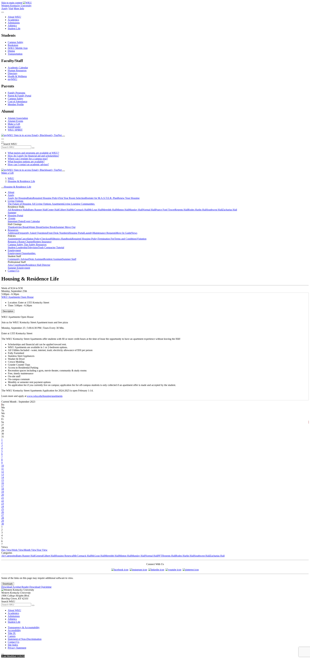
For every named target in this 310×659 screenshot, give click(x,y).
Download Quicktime (40, 587)
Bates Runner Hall (37, 209)
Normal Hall (148, 209)
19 (2, 491)
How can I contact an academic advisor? (28, 164)
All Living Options (42, 203)
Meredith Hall (109, 209)
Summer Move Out (65, 227)
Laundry (88, 233)
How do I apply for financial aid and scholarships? (33, 155)
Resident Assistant (53, 259)
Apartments (58, 203)
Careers (12, 636)
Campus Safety (15, 42)
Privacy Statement (17, 647)
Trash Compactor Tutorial (51, 247)
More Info (19, 8)
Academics (13, 19)
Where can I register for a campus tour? (28, 158)
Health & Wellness (17, 76)
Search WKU (9, 144)
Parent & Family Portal (19, 95)
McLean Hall (95, 209)
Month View (30, 550)
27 (2, 515)
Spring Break (49, 227)
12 (2, 471)
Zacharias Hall (229, 209)
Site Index (13, 644)
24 (2, 506)
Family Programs (16, 92)
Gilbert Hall (65, 209)
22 (2, 500)
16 (2, 483)
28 (2, 518)
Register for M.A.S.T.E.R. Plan (101, 198)
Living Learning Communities (79, 203)
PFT (160, 555)
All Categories (8, 555)
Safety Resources (37, 244)
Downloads (8, 584)
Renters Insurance (42, 241)
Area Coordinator (17, 265)
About (11, 192)
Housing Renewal (64, 555)
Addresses (13, 233)
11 (2, 468)
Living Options (15, 201)
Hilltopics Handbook (61, 238)
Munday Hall (135, 209)
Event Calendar (32, 221)
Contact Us (13, 270)
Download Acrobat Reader (15, 587)
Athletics (12, 25)
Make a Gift (14, 124)
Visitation (141, 238)
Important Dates (16, 221)
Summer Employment (19, 267)
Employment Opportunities (22, 253)
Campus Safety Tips (18, 244)
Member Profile (16, 104)
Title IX (12, 633)
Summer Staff (69, 259)
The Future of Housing (20, 203)
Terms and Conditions (125, 238)
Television (32, 247)
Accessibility (14, 630)
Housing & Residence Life (21, 181)
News (134, 233)
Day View (6, 550)
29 (2, 520)
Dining (11, 51)
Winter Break (35, 227)
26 (2, 512)
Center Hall (53, 209)
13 (2, 474)
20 (2, 494)
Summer (12, 212)
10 (2, 465)
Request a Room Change (20, 241)
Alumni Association (18, 118)
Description (8, 311)
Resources (13, 230)
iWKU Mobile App (18, 48)
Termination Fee (106, 238)
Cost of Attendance (17, 101)
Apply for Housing (17, 198)
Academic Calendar (18, 67)
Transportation (15, 53)
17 (2, 486)
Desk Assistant (36, 259)
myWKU (12, 79)
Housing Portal (15, 215)
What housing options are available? (26, 161)
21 (2, 497)
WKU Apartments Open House (17, 297)
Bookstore (13, 45)
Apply (4, 8)
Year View (42, 550)
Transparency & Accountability (24, 627)
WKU (11, 178)
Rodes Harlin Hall (197, 209)
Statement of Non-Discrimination (24, 639)
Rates (30, 198)
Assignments (14, 238)
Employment (14, 250)
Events (11, 218)
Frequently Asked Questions (32, 233)
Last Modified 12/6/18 (13, 656)
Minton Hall (122, 209)
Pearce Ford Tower (165, 209)
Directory (12, 73)
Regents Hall (181, 209)
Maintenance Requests (104, 233)
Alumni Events (15, 121)
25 (2, 509)
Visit (10, 8)
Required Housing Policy (46, 198)
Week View (18, 550)
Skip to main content (11, 2)
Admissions (14, 22)
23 (2, 503)
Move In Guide (123, 233)
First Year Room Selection (72, 198)
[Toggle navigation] (2, 187)
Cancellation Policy (31, 238)
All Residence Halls (18, 209)
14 (2, 477)
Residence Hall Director (38, 265)
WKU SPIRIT (15, 129)
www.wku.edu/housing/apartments (44, 396)
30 (2, 523)
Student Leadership (17, 247)
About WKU (14, 17)
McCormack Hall (80, 209)
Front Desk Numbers (58, 233)
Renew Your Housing (128, 198)
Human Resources (17, 70)
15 (2, 480)
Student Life (14, 28)
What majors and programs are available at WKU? (33, 152)
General (39, 555)
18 (2, 489)
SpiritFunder (14, 126)
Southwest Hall (214, 209)
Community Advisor (18, 259)
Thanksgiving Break (18, 227)
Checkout (46, 238)
